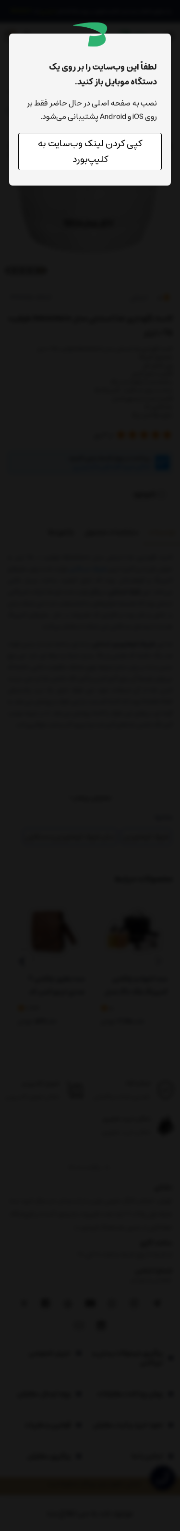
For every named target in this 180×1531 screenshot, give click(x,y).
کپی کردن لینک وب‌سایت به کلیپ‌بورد (90, 151)
